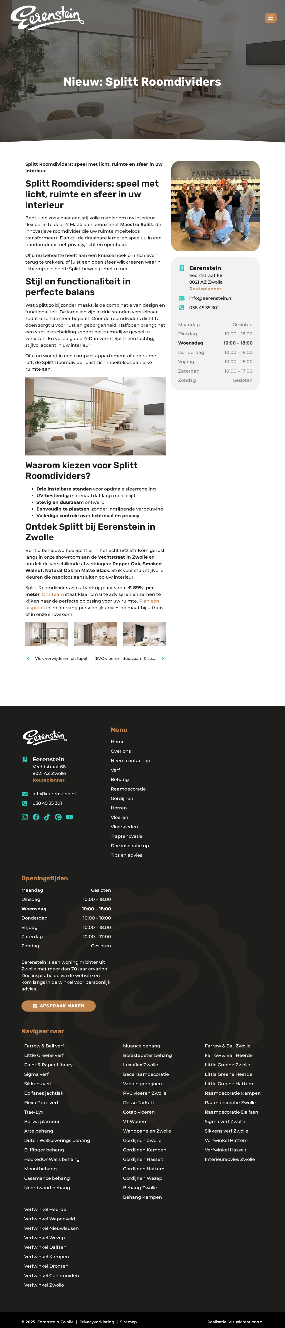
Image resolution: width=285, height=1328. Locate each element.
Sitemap (128, 1321)
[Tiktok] (47, 817)
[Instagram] (24, 817)
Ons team (53, 594)
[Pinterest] (58, 817)
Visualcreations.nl (246, 1321)
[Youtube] (69, 817)
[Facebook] (36, 817)
